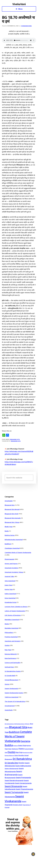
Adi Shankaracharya (19, 723)
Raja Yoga (8, 650)
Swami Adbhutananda (23, 766)
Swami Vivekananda (11, 688)
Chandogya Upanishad (12, 548)
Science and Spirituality (12, 662)
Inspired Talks (9, 576)
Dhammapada (9, 559)
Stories (7, 684)
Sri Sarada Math (10, 675)
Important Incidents (11, 568)
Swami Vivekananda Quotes (14, 693)
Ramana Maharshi (11, 654)
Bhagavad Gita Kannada (13, 518)
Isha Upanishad (10, 581)
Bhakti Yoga (8, 526)
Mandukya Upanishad (12, 619)
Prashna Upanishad (11, 637)
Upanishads (9, 710)
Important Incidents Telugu (14, 572)
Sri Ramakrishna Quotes (13, 671)
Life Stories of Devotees (13, 615)
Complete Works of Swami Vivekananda (18, 552)
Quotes (7, 645)
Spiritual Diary (9, 667)
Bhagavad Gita (15, 439)
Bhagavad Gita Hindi (11, 514)
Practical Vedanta (28, 749)
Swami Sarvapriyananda (23, 783)
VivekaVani (19, 4)
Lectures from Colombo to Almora (16, 607)
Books (7, 531)
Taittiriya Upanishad (11, 697)
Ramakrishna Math (27, 752)
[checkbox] (33, 854)
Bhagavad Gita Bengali (12, 509)
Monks (7, 624)
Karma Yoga (9, 589)
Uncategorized (9, 706)
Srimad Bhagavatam (11, 680)
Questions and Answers (12, 641)
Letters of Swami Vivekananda (15, 611)
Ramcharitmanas (10, 658)
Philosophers (9, 632)
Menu (20, 9)
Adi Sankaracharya (9, 723)
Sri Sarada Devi (11, 762)
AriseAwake (9, 501)
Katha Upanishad (10, 594)
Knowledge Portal (10, 602)
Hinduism (15, 745)
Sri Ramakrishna (22, 758)
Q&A (6, 752)
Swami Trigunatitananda (24, 789)
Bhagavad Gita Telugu (12, 522)
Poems (21, 749)
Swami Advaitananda (11, 768)
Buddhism (8, 544)
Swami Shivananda (13, 786)
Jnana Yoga (8, 585)
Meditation (15, 749)
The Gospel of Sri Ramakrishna (15, 701)
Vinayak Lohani (17, 805)
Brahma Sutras (10, 535)
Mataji (9, 749)
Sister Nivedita (19, 755)
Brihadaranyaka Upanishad (14, 539)
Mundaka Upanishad (11, 628)
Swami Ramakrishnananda (14, 780)
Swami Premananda (23, 777)
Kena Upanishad (10, 598)
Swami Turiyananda (14, 792)
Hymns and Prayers (11, 563)
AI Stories (27, 723)
